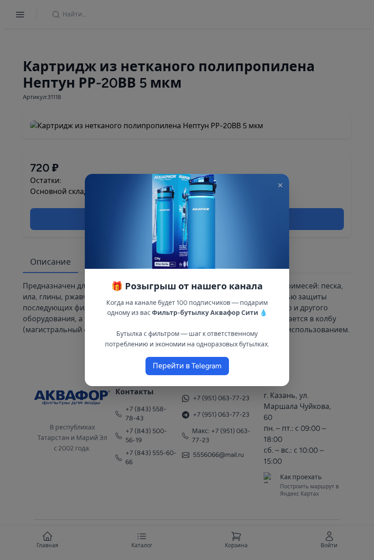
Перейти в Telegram (187, 365)
